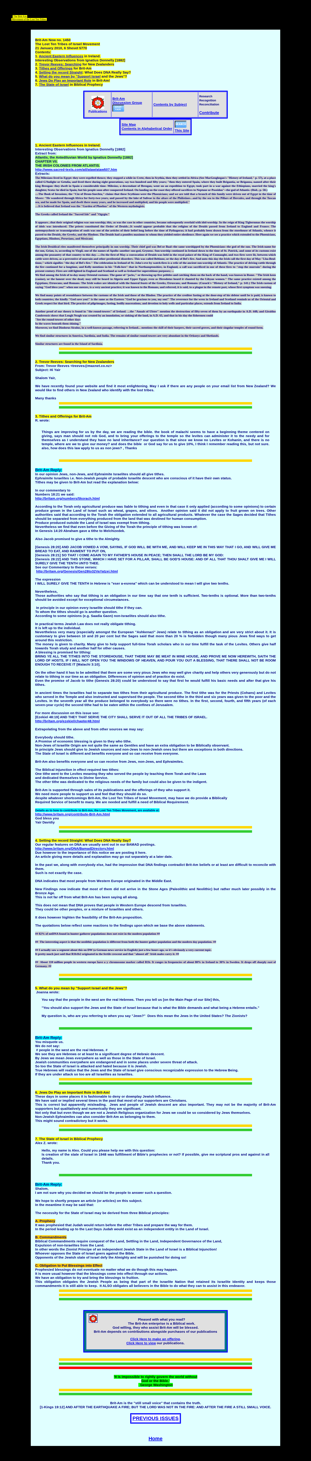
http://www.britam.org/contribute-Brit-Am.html (72, 814)
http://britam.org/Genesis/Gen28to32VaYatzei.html (77, 571)
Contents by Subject (170, 104)
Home (155, 1438)
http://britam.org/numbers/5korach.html (67, 498)
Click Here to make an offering (155, 1339)
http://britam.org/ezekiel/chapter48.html (67, 721)
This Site (182, 130)
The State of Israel (54, 84)
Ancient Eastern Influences (61, 56)
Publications (97, 111)
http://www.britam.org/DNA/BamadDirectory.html (74, 848)
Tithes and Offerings (56, 68)
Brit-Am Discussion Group (127, 101)
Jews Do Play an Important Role (65, 80)
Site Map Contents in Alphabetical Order (147, 127)
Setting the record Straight (60, 72)
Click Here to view (141, 1343)
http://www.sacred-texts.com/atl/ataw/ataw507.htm (76, 169)
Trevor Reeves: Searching (60, 64)
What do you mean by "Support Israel (70, 76)
